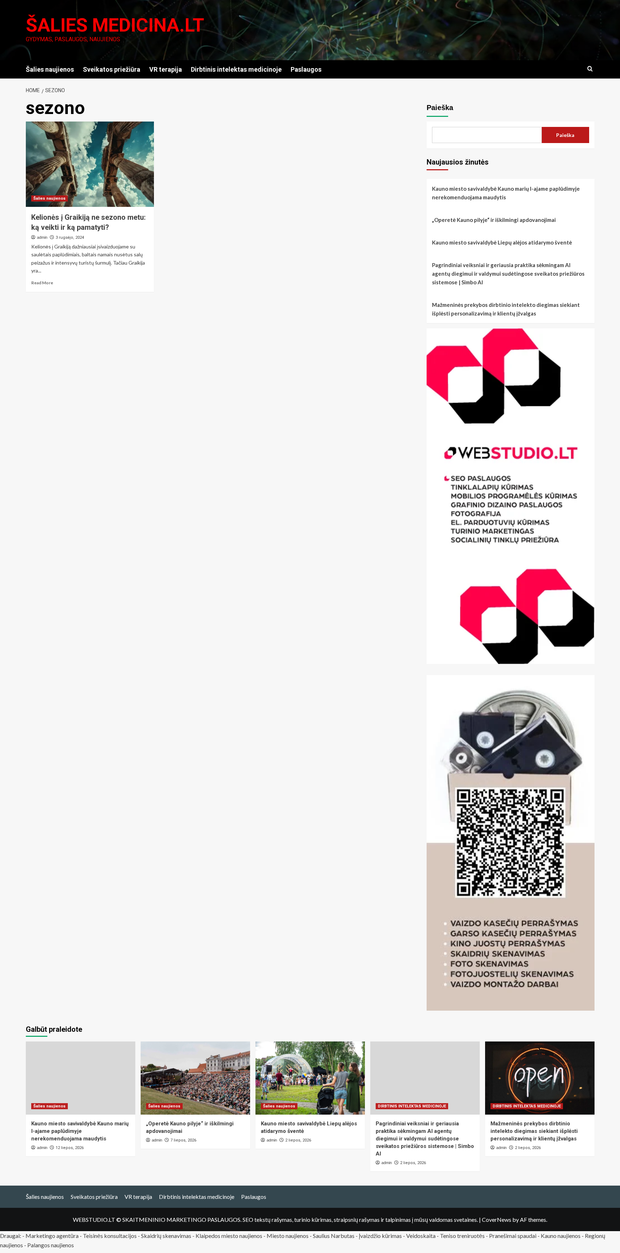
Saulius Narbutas (333, 1235)
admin (42, 237)
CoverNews (496, 1219)
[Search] (590, 69)
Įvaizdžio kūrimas (380, 1235)
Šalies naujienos (50, 69)
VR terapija (165, 69)
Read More (42, 282)
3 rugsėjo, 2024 (70, 237)
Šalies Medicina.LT (115, 25)
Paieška (440, 107)
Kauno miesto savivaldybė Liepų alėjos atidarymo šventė (502, 242)
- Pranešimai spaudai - (513, 1235)
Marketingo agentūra (52, 1235)
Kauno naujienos (561, 1235)
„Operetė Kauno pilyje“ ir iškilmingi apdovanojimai (494, 220)
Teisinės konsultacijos (110, 1235)
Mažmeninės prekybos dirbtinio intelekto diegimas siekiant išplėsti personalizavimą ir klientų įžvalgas (506, 309)
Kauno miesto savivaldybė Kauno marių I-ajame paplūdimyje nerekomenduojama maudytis (506, 192)
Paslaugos (306, 69)
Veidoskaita (421, 1235)
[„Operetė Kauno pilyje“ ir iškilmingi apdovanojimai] (195, 1077)
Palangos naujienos (50, 1245)
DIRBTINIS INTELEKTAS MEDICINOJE (412, 1106)
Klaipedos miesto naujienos (229, 1235)
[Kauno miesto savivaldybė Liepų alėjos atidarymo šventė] (310, 1077)
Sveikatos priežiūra (111, 69)
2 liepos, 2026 (298, 1140)
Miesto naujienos (288, 1235)
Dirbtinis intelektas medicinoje (236, 69)
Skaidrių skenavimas (166, 1235)
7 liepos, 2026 (183, 1140)
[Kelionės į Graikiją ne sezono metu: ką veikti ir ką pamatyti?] (90, 164)
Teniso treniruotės (462, 1235)
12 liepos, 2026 (70, 1147)
